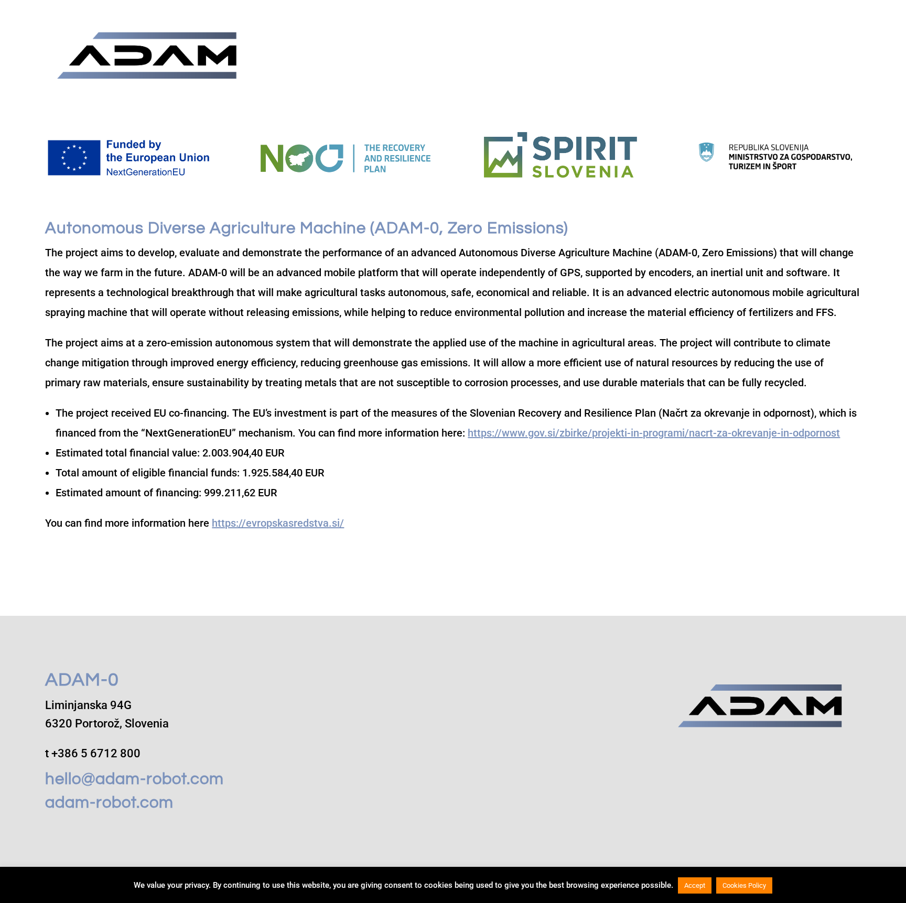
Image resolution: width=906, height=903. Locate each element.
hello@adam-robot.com (134, 779)
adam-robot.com (109, 803)
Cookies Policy (744, 885)
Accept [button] (694, 885)
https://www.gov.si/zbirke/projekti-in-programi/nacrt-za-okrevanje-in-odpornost (654, 433)
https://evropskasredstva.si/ (278, 523)
